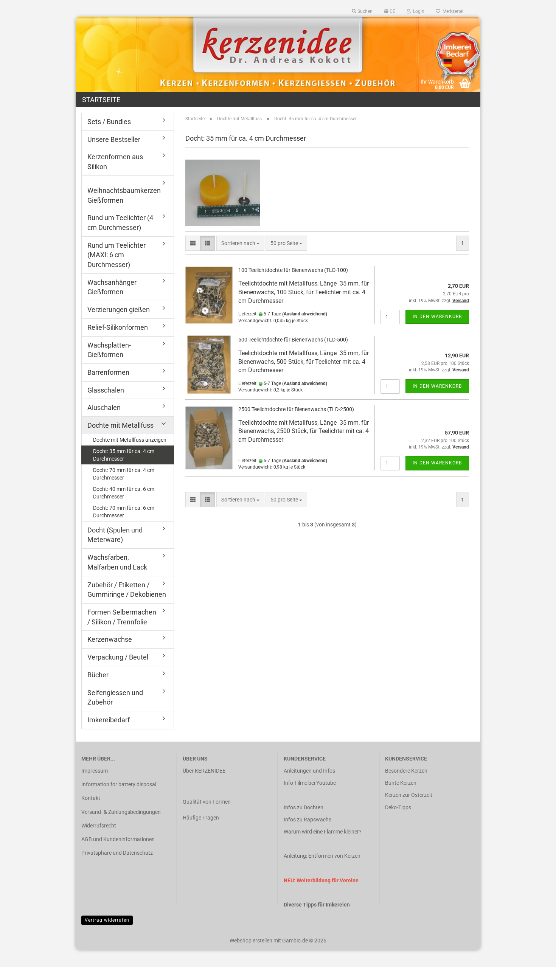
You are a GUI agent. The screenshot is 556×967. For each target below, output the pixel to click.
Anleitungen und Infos (309, 771)
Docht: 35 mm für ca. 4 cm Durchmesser (123, 455)
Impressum (94, 771)
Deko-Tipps (398, 807)
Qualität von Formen (207, 802)
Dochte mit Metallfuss (120, 425)
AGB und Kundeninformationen (118, 839)
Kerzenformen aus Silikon (115, 162)
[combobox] (240, 243)
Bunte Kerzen (400, 783)
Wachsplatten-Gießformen (109, 350)
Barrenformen (108, 372)
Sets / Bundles (109, 122)
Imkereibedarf (108, 720)
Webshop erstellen (251, 941)
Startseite (101, 100)
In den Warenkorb (437, 316)
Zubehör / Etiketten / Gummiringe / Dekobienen (126, 590)
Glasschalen (105, 390)
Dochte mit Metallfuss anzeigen (129, 440)
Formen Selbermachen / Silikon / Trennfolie (121, 617)
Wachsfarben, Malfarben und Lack (117, 562)
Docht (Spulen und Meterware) (115, 535)
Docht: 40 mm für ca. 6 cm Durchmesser (123, 493)
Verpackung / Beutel (117, 657)
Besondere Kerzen (406, 771)
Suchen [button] (364, 11)
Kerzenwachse (109, 639)
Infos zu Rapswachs (307, 819)
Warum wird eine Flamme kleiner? (323, 832)
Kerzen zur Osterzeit (408, 795)
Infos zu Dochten (303, 807)
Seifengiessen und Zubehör (115, 697)
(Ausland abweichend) (304, 314)
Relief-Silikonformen (117, 327)
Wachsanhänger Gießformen (112, 287)
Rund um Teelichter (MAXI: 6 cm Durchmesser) (116, 255)
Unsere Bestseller (113, 139)
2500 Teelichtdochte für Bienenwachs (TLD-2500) (296, 409)
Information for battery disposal (118, 784)
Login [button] (417, 11)
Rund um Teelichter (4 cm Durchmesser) (120, 222)
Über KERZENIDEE (204, 771)
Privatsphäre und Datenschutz (117, 853)
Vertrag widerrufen (107, 920)
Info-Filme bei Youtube (310, 783)
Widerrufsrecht (98, 826)
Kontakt (90, 798)
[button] (389, 11)
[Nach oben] (535, 956)
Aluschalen (104, 407)
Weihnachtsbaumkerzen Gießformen (124, 195)
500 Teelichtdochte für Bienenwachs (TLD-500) (293, 340)
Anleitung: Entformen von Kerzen (322, 856)
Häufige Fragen (201, 818)
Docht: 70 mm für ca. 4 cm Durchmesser (123, 474)
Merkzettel (451, 11)
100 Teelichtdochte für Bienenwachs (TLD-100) (293, 270)
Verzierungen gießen (118, 310)
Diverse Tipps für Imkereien (317, 905)
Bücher (98, 675)
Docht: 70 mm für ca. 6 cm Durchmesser (123, 511)
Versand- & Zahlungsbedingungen (121, 812)
